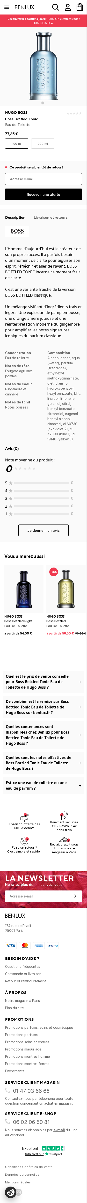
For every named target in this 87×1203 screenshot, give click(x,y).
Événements (14, 1071)
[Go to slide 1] (42, 103)
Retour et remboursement (25, 981)
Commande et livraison (23, 974)
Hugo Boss (16, 112)
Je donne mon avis (43, 530)
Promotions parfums (21, 1035)
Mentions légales (18, 1182)
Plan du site (14, 1008)
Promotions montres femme (27, 1064)
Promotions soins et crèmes (27, 1042)
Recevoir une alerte (43, 194)
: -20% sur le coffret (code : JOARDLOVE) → (43, 21)
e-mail (59, 1130)
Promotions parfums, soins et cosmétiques (39, 1027)
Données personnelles (22, 1174)
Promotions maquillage (23, 1049)
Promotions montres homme (27, 1056)
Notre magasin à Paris (22, 1001)
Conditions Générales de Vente (28, 1167)
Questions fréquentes (22, 966)
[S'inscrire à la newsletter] (73, 896)
